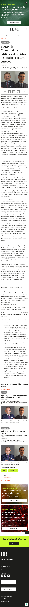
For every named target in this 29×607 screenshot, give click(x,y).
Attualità (6, 33)
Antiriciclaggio (12, 33)
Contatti (3, 593)
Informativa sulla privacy (6, 596)
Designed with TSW (5, 601)
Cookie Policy (4, 598)
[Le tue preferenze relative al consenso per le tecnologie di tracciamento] (26, 604)
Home (2, 33)
